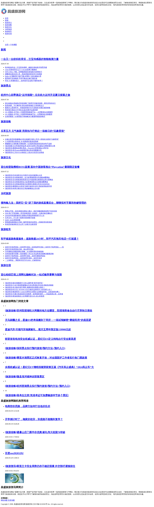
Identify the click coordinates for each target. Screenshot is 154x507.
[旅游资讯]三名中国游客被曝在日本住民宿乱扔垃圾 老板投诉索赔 (29, 285)
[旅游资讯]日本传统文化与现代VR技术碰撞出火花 (23, 175)
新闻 (6, 20)
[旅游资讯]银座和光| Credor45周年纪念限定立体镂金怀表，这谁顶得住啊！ (32, 292)
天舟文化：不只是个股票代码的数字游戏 (20, 218)
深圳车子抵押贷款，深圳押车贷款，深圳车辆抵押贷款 (25, 256)
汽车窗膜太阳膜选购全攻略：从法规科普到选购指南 (24, 251)
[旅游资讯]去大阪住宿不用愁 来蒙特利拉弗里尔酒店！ (25, 287)
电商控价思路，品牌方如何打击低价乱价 (27, 406)
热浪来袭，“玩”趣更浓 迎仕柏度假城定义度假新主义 (24, 105)
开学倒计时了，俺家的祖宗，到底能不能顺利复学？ (34, 419)
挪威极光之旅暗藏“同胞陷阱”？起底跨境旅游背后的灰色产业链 (28, 144)
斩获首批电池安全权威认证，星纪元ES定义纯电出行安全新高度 (40, 339)
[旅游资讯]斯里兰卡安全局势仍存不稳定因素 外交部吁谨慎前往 (40, 466)
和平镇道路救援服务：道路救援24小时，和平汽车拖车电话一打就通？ (40, 238)
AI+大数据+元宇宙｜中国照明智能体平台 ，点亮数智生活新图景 (29, 112)
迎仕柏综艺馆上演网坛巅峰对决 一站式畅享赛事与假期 (31, 274)
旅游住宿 (8, 34)
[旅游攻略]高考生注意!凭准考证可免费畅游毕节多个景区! (37, 395)
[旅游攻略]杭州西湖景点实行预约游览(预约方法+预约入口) (37, 386)
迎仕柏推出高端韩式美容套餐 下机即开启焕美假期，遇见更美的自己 (30, 103)
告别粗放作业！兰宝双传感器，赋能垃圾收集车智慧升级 (26, 67)
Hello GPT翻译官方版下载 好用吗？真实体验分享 (23, 76)
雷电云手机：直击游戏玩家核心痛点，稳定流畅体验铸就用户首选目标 (31, 211)
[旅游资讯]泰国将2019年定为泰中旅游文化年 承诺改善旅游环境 (28, 186)
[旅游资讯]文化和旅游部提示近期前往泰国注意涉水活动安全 (27, 184)
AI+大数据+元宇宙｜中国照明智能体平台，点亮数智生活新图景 (28, 114)
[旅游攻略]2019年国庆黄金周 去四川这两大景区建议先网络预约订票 (30, 146)
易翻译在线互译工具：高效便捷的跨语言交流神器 (23, 74)
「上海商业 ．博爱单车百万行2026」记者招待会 (23, 260)
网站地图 (4, 500)
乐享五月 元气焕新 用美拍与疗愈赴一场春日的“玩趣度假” (33, 131)
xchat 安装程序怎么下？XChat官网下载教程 (21, 69)
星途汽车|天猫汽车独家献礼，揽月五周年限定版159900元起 (38, 329)
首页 (6, 18)
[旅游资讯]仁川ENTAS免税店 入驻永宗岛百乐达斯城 (24, 152)
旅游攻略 (8, 25)
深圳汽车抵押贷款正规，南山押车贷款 (19, 249)
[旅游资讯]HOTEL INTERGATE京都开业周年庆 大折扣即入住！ (28, 289)
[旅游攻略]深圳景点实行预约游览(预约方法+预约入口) (35, 348)
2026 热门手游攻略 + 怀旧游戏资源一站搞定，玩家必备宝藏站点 (28, 213)
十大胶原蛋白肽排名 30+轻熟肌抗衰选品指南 (21, 141)
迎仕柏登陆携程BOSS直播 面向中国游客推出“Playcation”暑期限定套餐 (40, 167)
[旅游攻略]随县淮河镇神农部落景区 (24, 376)
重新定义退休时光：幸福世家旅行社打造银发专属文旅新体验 (27, 108)
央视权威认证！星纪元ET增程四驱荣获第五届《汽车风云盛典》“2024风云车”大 (49, 367)
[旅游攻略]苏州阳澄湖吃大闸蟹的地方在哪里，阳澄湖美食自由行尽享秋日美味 (48, 310)
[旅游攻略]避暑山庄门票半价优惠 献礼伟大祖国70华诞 (35, 432)
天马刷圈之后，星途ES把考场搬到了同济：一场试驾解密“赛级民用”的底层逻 (48, 320)
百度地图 (11, 500)
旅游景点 (8, 22)
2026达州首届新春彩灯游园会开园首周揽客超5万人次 (24, 215)
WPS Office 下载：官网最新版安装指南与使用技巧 (23, 72)
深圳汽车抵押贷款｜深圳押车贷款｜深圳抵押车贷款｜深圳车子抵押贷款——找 (34, 247)
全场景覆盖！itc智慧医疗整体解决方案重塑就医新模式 (25, 116)
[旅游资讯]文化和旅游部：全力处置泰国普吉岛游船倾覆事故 (27, 177)
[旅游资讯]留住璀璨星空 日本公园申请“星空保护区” (24, 283)
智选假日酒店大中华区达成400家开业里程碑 (21, 110)
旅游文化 (8, 27)
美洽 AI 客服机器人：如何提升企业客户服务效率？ (24, 80)
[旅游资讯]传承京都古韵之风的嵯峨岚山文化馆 (22, 188)
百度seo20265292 (14, 453)
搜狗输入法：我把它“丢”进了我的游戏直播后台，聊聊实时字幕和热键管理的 (43, 202)
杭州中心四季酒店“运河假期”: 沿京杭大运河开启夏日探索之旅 (35, 95)
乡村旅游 (8, 29)
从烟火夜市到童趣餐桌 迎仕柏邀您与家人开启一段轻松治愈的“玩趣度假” (32, 139)
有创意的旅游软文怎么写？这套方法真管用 (21, 224)
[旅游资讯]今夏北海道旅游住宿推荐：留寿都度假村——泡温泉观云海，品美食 (34, 294)
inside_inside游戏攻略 (12, 220)
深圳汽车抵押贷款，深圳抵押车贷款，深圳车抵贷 (23, 258)
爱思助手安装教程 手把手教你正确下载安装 (21, 78)
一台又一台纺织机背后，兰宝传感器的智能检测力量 (30, 59)
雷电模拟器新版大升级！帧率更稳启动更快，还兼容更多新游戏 (28, 222)
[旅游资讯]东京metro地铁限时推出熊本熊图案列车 (23, 150)
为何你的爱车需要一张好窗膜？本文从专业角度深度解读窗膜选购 (29, 254)
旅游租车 (8, 31)
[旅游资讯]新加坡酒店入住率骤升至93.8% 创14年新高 (24, 296)
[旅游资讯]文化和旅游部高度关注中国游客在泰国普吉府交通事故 (29, 180)
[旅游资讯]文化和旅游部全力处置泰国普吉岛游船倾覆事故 (26, 182)
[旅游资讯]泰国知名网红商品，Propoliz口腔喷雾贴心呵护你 (27, 148)
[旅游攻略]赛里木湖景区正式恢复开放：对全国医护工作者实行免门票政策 (46, 357)
